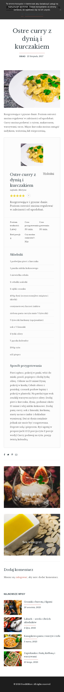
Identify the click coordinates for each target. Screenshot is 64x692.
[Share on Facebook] (4, 454)
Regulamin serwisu (34, 14)
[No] (60, 9)
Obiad (22, 56)
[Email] (16, 454)
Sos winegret (32, 542)
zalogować (21, 577)
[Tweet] (8, 454)
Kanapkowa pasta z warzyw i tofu (42, 636)
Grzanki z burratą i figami (38, 601)
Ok (22, 14)
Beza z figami (32, 494)
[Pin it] (12, 454)
